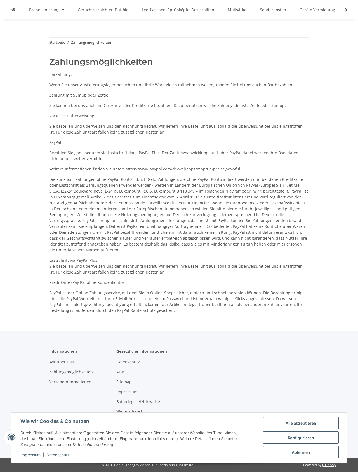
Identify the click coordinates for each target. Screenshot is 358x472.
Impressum (127, 391)
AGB (120, 372)
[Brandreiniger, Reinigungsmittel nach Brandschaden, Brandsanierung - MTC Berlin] (13, 9)
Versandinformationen (70, 381)
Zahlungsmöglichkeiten (71, 372)
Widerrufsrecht (130, 411)
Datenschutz (128, 361)
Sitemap (124, 381)
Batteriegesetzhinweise (138, 401)
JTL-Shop (329, 464)
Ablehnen (301, 452)
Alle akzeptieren (301, 423)
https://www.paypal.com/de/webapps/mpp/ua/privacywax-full (183, 169)
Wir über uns (61, 361)
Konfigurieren (301, 437)
